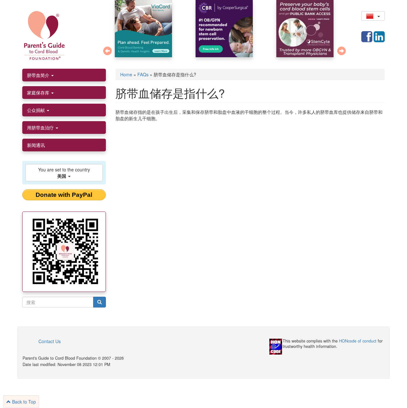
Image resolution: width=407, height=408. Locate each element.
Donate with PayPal (64, 194)
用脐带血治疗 (41, 127)
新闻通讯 (36, 145)
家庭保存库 (39, 92)
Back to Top (23, 401)
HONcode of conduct (357, 341)
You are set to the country (64, 172)
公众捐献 (36, 110)
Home (126, 74)
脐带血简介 (39, 75)
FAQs (142, 74)
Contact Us (49, 341)
